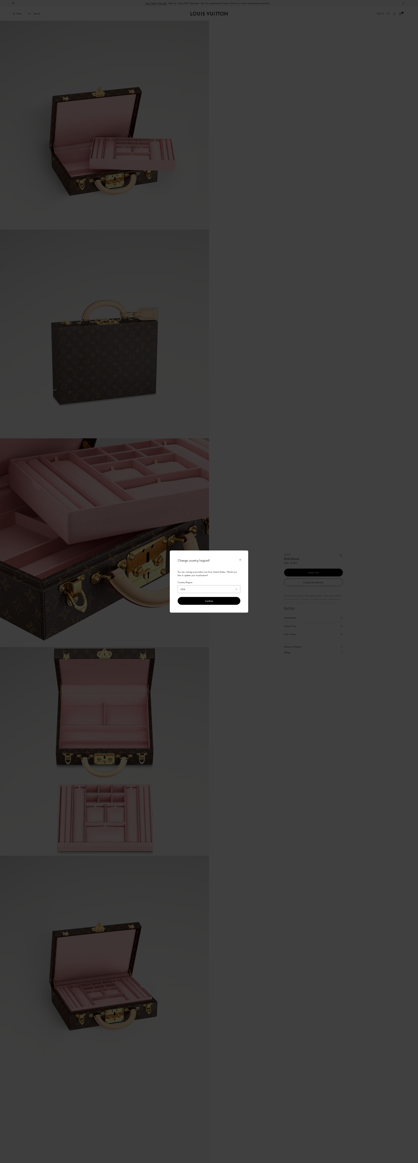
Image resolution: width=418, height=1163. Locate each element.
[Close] (240, 560)
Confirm (209, 600)
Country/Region (185, 582)
